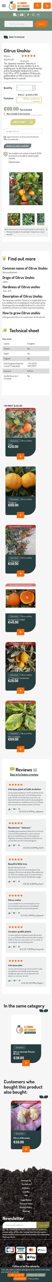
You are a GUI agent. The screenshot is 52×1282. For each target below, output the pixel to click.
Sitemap (26, 1211)
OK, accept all (16, 1275)
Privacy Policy (26, 1207)
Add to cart (19, 122)
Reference (7, 56)
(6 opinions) (24, 61)
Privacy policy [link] (33, 1279)
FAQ (26, 1195)
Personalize (20, 1279)
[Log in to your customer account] (37, 6)
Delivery (26, 1188)
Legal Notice (26, 1200)
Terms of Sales (26, 1203)
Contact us (26, 1180)
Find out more (14, 162)
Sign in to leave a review (24, 774)
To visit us (26, 1184)
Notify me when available (17, 146)
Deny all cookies (36, 1275)
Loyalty (26, 1191)
